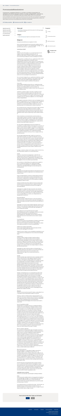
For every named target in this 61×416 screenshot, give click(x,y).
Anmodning (20, 30)
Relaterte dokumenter (6, 35)
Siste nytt (19, 28)
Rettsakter (7, 5)
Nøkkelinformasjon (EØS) (7, 30)
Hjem (3, 5)
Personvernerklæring (49, 409)
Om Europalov (36, 409)
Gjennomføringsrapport (22, 36)
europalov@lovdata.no (54, 413)
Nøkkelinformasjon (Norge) (7, 31)
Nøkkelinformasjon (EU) (6, 28)
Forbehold (42, 409)
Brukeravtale (56, 409)
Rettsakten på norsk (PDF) (19, 22)
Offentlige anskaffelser (8, 22)
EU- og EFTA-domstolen (6, 33)
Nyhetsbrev (30, 409)
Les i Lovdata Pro (29, 22)
